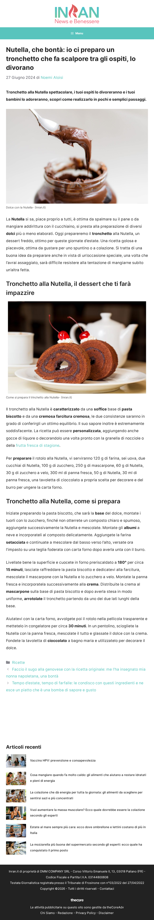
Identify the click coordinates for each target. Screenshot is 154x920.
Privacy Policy (86, 913)
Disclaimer (106, 913)
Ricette (18, 662)
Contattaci (107, 889)
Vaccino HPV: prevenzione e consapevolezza (63, 760)
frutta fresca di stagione (37, 445)
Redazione (65, 913)
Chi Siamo (47, 913)
